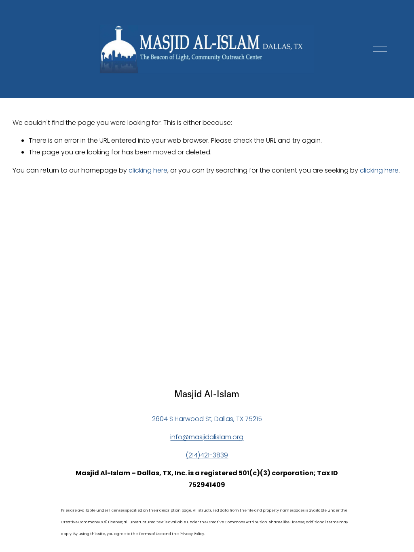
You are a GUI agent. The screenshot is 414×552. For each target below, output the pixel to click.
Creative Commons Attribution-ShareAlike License (255, 522)
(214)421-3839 (207, 455)
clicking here (148, 170)
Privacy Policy (192, 533)
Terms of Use (151, 533)
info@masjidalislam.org (206, 437)
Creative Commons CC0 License (91, 522)
